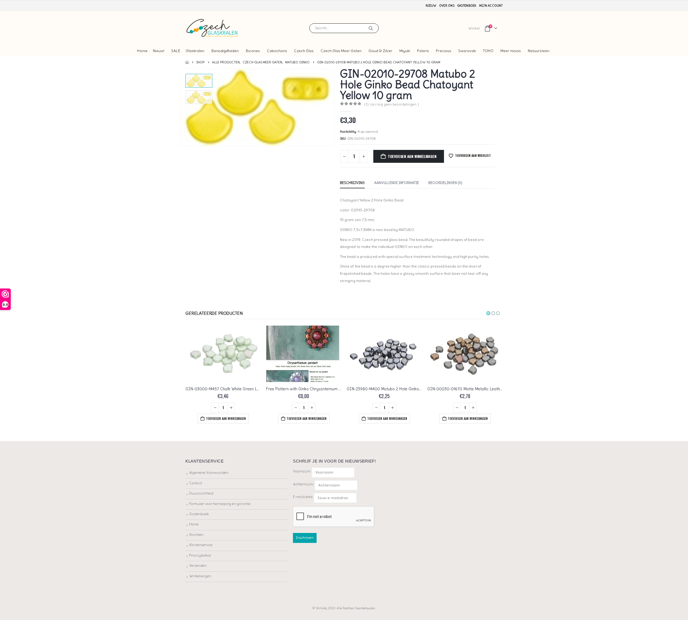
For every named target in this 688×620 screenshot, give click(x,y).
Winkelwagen (200, 576)
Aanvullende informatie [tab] (396, 183)
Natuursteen (538, 50)
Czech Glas (304, 50)
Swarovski (467, 50)
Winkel (474, 28)
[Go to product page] (223, 354)
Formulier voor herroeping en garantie (219, 504)
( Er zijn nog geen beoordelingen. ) (391, 104)
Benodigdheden (225, 50)
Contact (195, 483)
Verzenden (198, 565)
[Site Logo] (212, 28)
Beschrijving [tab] (352, 183)
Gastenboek (466, 6)
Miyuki (404, 50)
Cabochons (277, 50)
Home (142, 50)
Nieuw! (158, 50)
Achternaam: (303, 484)
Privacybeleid (200, 555)
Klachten (196, 534)
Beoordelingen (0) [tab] (445, 183)
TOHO (488, 50)
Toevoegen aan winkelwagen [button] (226, 418)
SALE (175, 50)
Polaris (423, 50)
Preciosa (443, 50)
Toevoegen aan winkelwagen (412, 156)
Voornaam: (302, 471)
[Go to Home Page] (187, 62)
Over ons (446, 6)
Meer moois (510, 50)
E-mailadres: (303, 497)
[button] (181, 107)
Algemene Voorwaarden (208, 472)
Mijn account (491, 6)
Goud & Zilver (380, 50)
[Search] (370, 28)
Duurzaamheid (201, 493)
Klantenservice (201, 545)
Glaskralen (195, 50)
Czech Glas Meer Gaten (341, 50)
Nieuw (431, 6)
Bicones (253, 50)
